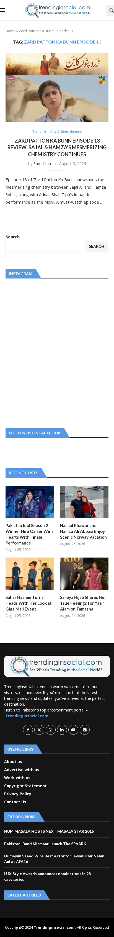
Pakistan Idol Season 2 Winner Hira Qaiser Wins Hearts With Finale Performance (29, 534)
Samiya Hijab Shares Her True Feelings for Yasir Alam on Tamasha (83, 603)
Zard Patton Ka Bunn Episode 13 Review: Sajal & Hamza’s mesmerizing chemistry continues (57, 147)
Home (10, 30)
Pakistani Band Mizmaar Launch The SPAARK (45, 843)
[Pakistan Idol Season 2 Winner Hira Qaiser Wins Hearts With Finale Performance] (30, 502)
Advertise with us (21, 770)
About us (13, 762)
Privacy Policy (17, 794)
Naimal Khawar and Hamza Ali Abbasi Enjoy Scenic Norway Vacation (83, 531)
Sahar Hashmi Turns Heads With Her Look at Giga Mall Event (29, 603)
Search (13, 236)
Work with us (17, 778)
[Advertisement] (57, 352)
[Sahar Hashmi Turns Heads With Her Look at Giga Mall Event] (30, 574)
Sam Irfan (42, 163)
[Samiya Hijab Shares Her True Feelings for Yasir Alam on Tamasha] (84, 574)
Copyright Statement (25, 786)
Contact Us (15, 802)
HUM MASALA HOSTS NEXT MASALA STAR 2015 (49, 831)
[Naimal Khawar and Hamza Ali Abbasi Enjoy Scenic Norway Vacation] (84, 502)
